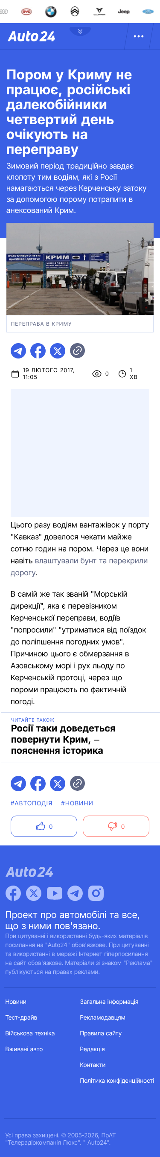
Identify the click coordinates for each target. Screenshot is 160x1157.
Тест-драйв (22, 1017)
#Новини (77, 803)
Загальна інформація (109, 1001)
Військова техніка (30, 1033)
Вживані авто (24, 1049)
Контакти (93, 1065)
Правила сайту (101, 1033)
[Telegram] (75, 893)
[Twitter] (33, 893)
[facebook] (38, 350)
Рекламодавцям (103, 1017)
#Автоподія (31, 803)
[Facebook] (13, 893)
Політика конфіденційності (117, 1080)
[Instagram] (96, 893)
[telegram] (18, 350)
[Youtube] (54, 893)
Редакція (92, 1049)
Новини (16, 1001)
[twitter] (57, 350)
